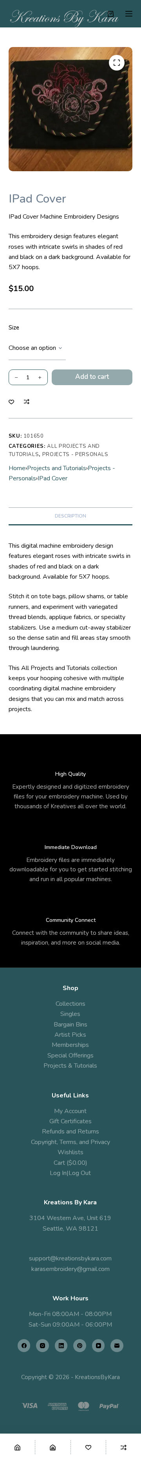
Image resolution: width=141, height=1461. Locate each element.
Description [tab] (70, 516)
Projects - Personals (75, 454)
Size (14, 327)
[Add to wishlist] (11, 401)
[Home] (17, 1447)
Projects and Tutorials (56, 468)
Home (17, 468)
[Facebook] (24, 1345)
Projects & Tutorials (70, 1065)
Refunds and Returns (70, 1131)
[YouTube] (98, 1345)
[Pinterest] (79, 1345)
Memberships (70, 1045)
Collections (70, 1003)
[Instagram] (42, 1345)
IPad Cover (52, 478)
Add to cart (92, 376)
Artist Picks (70, 1034)
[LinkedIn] (61, 1345)
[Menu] (128, 13)
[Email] (116, 1345)
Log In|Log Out (70, 1173)
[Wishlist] (88, 1447)
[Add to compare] (26, 401)
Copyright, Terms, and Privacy (70, 1142)
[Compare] (123, 1447)
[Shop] (52, 1447)
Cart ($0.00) (70, 1163)
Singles (70, 1014)
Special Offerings (70, 1055)
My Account (70, 1111)
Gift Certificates (70, 1121)
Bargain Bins (70, 1024)
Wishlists (70, 1152)
